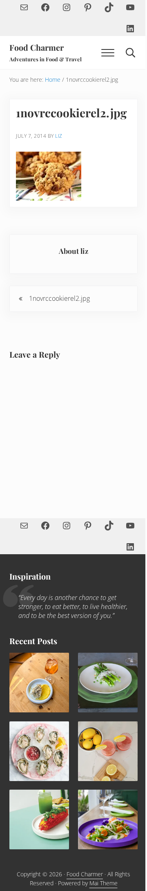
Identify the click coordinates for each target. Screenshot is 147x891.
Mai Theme (103, 883)
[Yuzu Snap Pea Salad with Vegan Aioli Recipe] (108, 819)
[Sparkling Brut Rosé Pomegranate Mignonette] (39, 751)
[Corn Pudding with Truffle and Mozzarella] (39, 682)
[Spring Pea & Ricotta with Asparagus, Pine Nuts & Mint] (108, 682)
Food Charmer (36, 47)
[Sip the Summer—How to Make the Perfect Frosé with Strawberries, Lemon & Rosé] (108, 751)
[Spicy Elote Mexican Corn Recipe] (39, 819)
